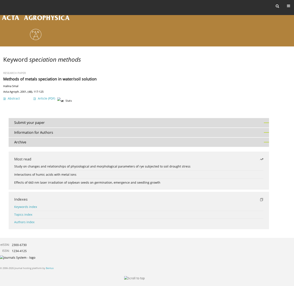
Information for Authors (33, 132)
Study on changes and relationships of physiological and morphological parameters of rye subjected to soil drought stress (102, 166)
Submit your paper (29, 122)
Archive (20, 142)
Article (46, 98)
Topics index (23, 214)
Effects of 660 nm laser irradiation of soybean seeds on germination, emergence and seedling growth (87, 182)
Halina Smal (10, 86)
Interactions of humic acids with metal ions (45, 174)
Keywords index (25, 207)
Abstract (14, 98)
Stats (68, 101)
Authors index (24, 222)
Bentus (50, 268)
